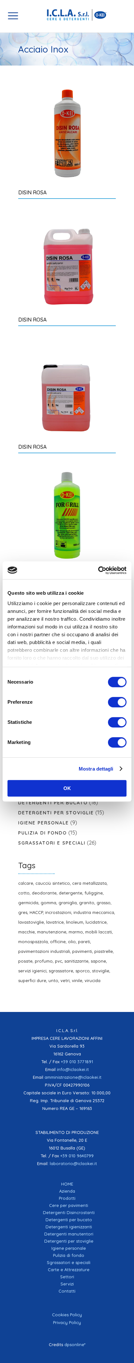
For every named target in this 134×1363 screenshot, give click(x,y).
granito (86, 902)
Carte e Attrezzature (68, 1269)
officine (58, 941)
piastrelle (103, 951)
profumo (44, 961)
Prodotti (67, 1198)
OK (67, 788)
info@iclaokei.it (73, 1069)
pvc (58, 961)
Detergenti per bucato (53, 803)
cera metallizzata (89, 883)
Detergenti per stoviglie (56, 813)
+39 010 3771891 (77, 1061)
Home (67, 1184)
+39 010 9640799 (77, 1155)
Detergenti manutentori (68, 1233)
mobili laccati (98, 931)
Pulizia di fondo (42, 833)
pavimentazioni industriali (44, 951)
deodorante (44, 892)
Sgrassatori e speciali (52, 843)
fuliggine (94, 892)
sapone (98, 961)
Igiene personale (43, 823)
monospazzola (33, 941)
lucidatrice (96, 922)
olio (72, 941)
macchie (26, 931)
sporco (82, 970)
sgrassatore (61, 970)
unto (53, 980)
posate (25, 961)
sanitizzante (76, 961)
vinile (77, 980)
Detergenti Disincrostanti (69, 1212)
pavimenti (82, 951)
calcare (25, 883)
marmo (76, 931)
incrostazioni (58, 912)
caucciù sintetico (52, 883)
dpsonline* (75, 1344)
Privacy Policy (67, 1322)
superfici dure (32, 980)
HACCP (36, 912)
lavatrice (55, 922)
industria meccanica (94, 912)
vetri (65, 980)
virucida (92, 980)
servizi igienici (32, 970)
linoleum (74, 922)
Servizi (67, 1283)
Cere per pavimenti (68, 1205)
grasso (104, 902)
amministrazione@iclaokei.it (73, 1077)
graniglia (68, 902)
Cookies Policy (67, 1314)
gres (22, 912)
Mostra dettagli (96, 769)
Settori (67, 1276)
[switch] (117, 702)
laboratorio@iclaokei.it (73, 1163)
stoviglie (100, 970)
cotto (24, 892)
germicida (28, 902)
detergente (70, 892)
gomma (48, 902)
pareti (84, 941)
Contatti (67, 1291)
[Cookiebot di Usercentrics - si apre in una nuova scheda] (98, 570)
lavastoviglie (31, 922)
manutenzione (51, 931)
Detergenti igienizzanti (69, 1226)
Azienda (67, 1191)
